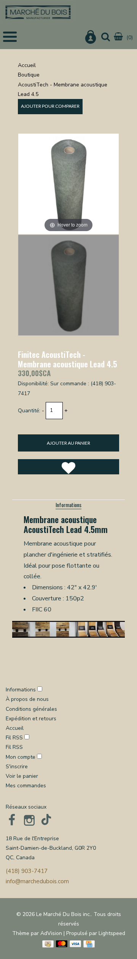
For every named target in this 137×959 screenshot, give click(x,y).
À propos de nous (27, 699)
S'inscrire (17, 766)
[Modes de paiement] (48, 944)
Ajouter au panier (68, 443)
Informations (68, 505)
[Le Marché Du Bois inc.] (38, 12)
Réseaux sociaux (26, 807)
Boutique (29, 74)
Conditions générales (31, 709)
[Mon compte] (90, 38)
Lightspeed (112, 933)
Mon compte (21, 757)
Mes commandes (26, 785)
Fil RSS (14, 737)
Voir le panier (22, 776)
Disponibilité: (33, 383)
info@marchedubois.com (37, 881)
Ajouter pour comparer (50, 106)
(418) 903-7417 (27, 871)
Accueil (27, 65)
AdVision (51, 933)
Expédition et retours (31, 718)
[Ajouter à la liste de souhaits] (68, 466)
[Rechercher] (105, 37)
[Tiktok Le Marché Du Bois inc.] (47, 820)
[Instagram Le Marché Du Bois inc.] (29, 820)
